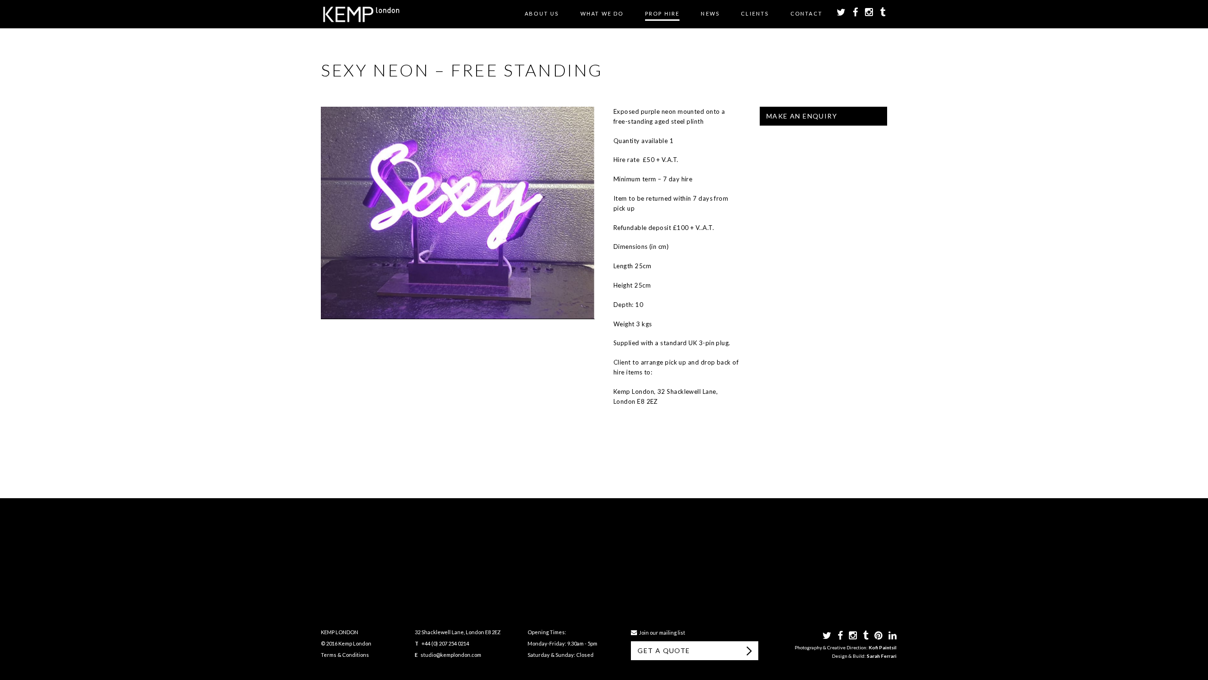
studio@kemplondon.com (450, 655)
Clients (755, 13)
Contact (806, 13)
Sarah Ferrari (882, 656)
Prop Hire (662, 13)
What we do (602, 13)
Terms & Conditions (345, 655)
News (710, 13)
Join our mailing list (661, 632)
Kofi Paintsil (883, 647)
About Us (542, 13)
